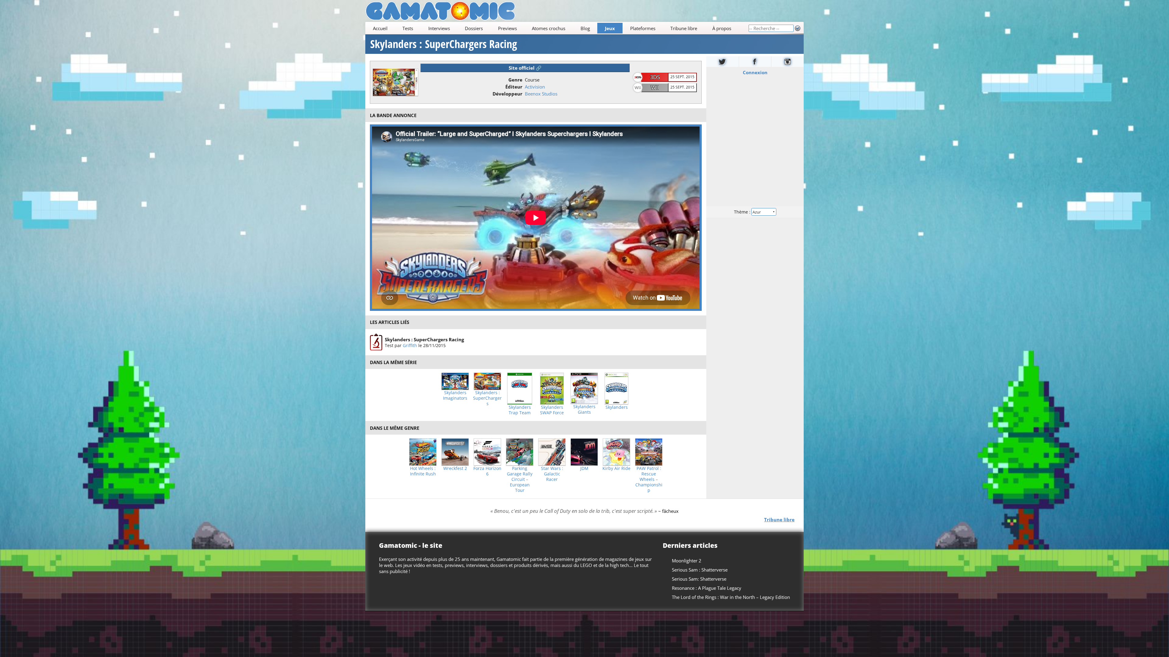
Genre (515, 80)
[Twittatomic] (722, 61)
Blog (585, 28)
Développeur (507, 94)
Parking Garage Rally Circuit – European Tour (519, 479)
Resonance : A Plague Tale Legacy (706, 588)
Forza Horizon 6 (487, 471)
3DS (655, 77)
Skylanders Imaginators (455, 395)
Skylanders (617, 407)
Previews (507, 28)
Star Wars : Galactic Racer (552, 474)
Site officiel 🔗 (525, 68)
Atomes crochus (548, 28)
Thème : (743, 212)
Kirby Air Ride (616, 468)
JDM (584, 468)
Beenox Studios (541, 94)
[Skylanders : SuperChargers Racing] (376, 342)
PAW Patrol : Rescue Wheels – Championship (648, 479)
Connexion (755, 72)
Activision (535, 87)
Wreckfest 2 (455, 468)
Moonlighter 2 (686, 561)
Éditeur (513, 87)
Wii (655, 87)
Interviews (439, 28)
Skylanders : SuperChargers (487, 398)
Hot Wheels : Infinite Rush (423, 471)
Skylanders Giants (584, 409)
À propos (721, 28)
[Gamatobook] (755, 61)
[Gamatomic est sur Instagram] (787, 61)
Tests (407, 28)
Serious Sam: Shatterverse (699, 579)
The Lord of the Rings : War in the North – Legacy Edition (731, 597)
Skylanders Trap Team (520, 410)
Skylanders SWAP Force (552, 410)
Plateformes (642, 28)
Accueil (380, 28)
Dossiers (474, 28)
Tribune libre (683, 28)
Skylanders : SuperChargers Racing (443, 44)
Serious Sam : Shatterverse (700, 570)
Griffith (410, 345)
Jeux (610, 28)
